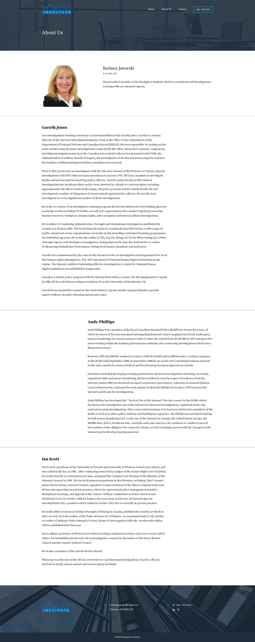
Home (151, 9)
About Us (166, 9)
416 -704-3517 (203, 9)
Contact (182, 9)
